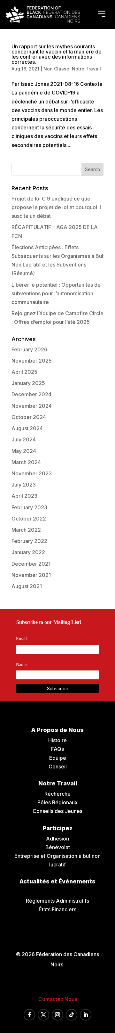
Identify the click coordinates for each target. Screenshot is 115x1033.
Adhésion (57, 838)
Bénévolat (57, 847)
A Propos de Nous (57, 729)
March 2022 (26, 530)
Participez (57, 828)
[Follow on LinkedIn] (85, 1015)
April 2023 (24, 496)
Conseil (58, 766)
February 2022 (29, 541)
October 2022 (29, 518)
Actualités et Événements (57, 881)
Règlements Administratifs (57, 901)
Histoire (57, 740)
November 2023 (32, 473)
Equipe (57, 758)
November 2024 (32, 406)
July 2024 (24, 439)
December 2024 (31, 394)
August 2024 (27, 428)
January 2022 (28, 552)
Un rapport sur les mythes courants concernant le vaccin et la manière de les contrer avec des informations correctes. (57, 54)
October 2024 (29, 417)
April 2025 (24, 372)
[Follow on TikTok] (71, 1015)
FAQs (57, 749)
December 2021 (31, 564)
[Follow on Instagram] (57, 1015)
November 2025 (32, 360)
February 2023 (29, 507)
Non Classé (56, 68)
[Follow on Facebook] (29, 1015)
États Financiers (57, 909)
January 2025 (28, 383)
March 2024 (26, 462)
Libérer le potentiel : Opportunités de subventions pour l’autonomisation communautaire (56, 293)
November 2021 (31, 575)
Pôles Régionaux (57, 802)
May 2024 (24, 451)
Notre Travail (86, 68)
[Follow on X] (43, 1015)
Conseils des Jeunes (57, 811)
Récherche (57, 794)
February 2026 (29, 349)
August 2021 (27, 586)
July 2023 (24, 484)
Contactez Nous (57, 999)
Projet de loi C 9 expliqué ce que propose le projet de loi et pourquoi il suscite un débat (56, 207)
